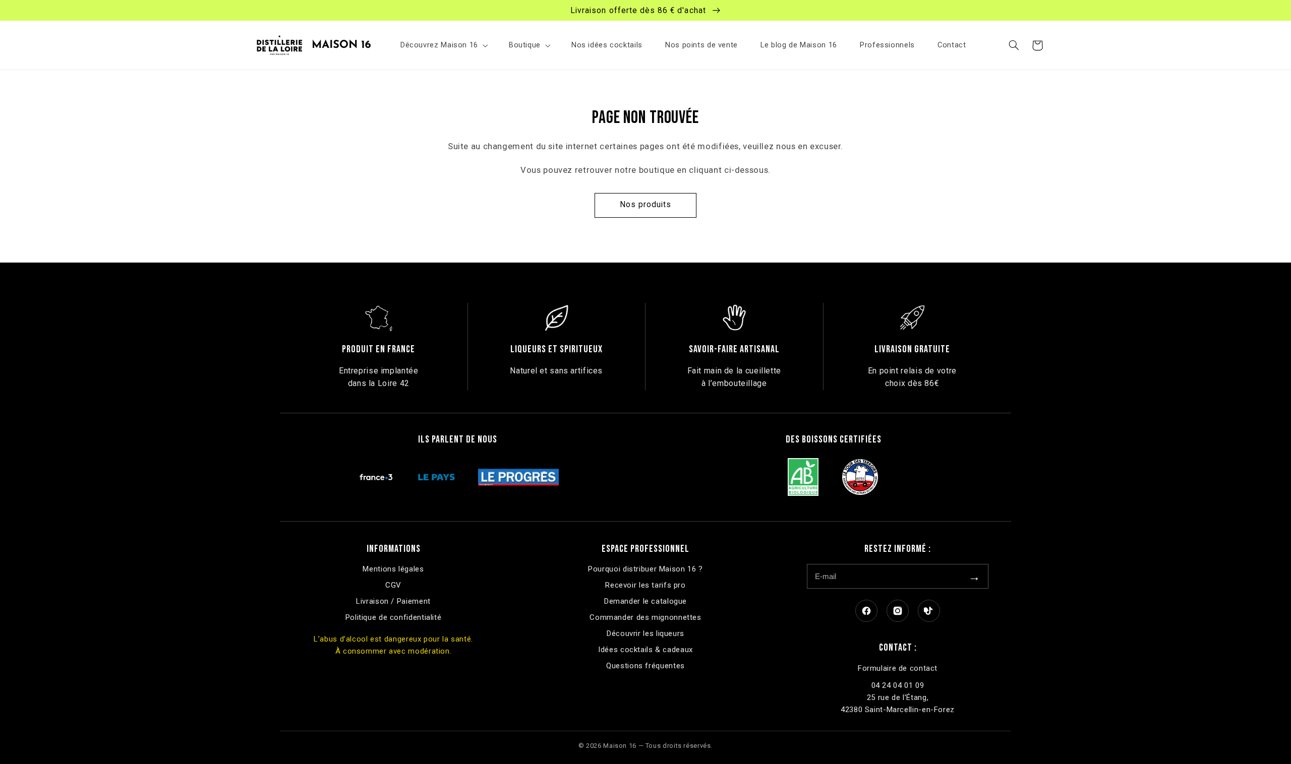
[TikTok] (929, 611)
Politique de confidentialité (393, 617)
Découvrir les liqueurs (645, 633)
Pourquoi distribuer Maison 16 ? (645, 569)
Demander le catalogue (645, 601)
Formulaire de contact (897, 668)
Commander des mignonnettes (645, 617)
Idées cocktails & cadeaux (645, 649)
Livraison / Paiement (393, 601)
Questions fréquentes (645, 665)
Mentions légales (393, 569)
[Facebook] (866, 611)
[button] (443, 45)
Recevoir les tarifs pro (645, 585)
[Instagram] (898, 611)
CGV (393, 585)
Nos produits (646, 204)
